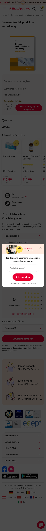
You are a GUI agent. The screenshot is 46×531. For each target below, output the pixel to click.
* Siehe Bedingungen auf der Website (23, 283)
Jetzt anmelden (23, 277)
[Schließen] (40, 248)
